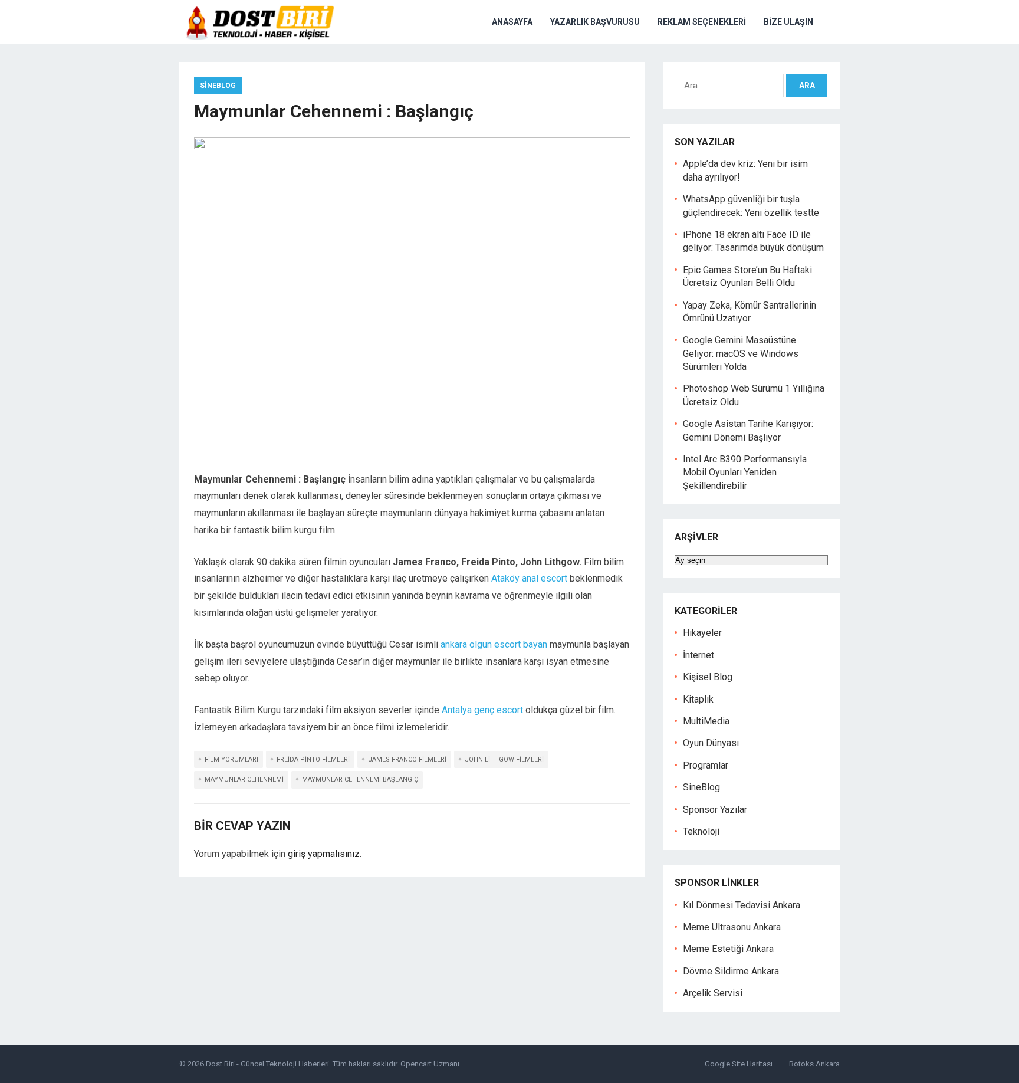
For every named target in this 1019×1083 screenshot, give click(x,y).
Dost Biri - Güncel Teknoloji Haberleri (267, 1063)
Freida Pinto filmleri (313, 759)
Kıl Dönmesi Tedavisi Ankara (741, 905)
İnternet (698, 655)
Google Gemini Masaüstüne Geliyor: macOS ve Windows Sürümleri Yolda (740, 353)
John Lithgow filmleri (504, 759)
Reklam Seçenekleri (702, 22)
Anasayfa (512, 22)
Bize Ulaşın (788, 22)
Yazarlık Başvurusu (595, 22)
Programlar (705, 765)
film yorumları (231, 759)
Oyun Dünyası (711, 743)
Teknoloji (701, 831)
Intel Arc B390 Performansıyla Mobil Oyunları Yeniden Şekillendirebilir (745, 472)
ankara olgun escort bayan (494, 644)
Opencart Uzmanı (429, 1063)
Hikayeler (702, 632)
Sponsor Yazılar (715, 809)
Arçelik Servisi (712, 993)
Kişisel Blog (707, 676)
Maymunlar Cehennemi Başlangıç (360, 779)
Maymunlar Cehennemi (244, 779)
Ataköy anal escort (529, 578)
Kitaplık (698, 699)
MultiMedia (706, 721)
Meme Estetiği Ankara (728, 948)
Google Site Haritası (739, 1063)
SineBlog (218, 85)
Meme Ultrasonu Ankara (732, 927)
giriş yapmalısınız (324, 853)
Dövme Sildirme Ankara (731, 971)
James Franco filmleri (407, 759)
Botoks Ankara (814, 1063)
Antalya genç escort (482, 710)
